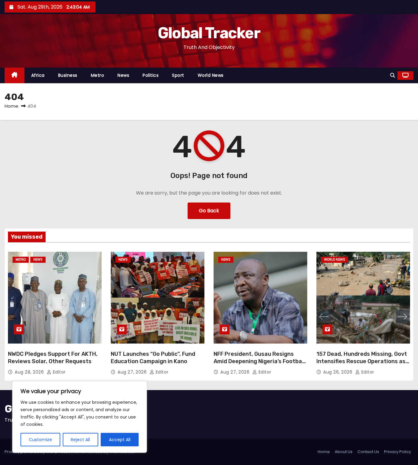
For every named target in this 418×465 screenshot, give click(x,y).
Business (67, 75)
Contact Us (368, 452)
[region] (79, 417)
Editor (58, 372)
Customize (40, 440)
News (123, 75)
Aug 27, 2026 (133, 372)
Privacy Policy (397, 452)
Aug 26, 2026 (338, 372)
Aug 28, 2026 (30, 372)
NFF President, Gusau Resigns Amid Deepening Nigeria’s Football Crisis (259, 361)
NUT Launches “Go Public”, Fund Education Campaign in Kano (153, 358)
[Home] (14, 75)
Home (11, 106)
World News (211, 75)
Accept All (119, 440)
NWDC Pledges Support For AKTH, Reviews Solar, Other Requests (53, 358)
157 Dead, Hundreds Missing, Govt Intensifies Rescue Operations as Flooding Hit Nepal (361, 361)
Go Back (209, 210)
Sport (178, 75)
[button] (392, 75)
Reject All (80, 440)
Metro (97, 75)
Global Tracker (209, 33)
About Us (344, 452)
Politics (151, 75)
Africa (38, 75)
